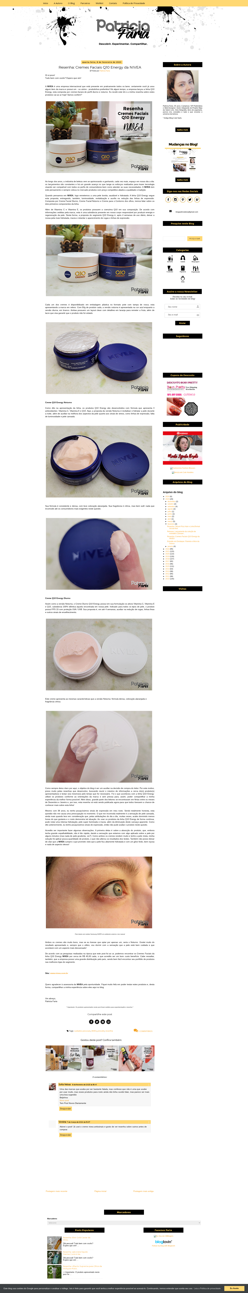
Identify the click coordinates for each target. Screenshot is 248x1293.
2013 (167, 571)
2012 (167, 574)
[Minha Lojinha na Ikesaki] (182, 464)
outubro (171, 504)
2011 (167, 576)
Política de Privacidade (134, 3)
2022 (167, 549)
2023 (167, 499)
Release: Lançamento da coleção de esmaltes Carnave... (181, 532)
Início (45, 3)
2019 (167, 556)
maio (170, 516)
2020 (167, 554)
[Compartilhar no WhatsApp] (108, 1022)
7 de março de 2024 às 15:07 (78, 1122)
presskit (100, 1031)
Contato (113, 3)
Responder (65, 1108)
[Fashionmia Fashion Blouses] (182, 468)
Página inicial (100, 1191)
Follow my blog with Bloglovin (163, 1246)
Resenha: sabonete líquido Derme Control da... (75, 1253)
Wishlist (99, 3)
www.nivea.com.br (59, 973)
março (170, 521)
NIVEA (94, 1031)
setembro (171, 507)
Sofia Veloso (65, 1084)
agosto (170, 509)
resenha (109, 1031)
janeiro (171, 546)
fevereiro (171, 524)
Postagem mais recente (56, 1191)
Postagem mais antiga (143, 1191)
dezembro (172, 502)
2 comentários (145, 1031)
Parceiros (85, 3)
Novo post (64, 1100)
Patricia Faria (105, 71)
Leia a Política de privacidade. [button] (207, 1288)
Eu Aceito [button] (234, 1288)
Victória (62, 1122)
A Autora (58, 3)
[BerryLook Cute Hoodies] (182, 472)
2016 (167, 564)
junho (170, 514)
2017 (167, 561)
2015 (167, 566)
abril (170, 519)
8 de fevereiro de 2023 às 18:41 (84, 1084)
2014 (167, 569)
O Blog (71, 3)
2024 (167, 496)
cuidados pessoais (82, 1031)
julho (170, 512)
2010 (167, 579)
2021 (167, 551)
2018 (167, 559)
